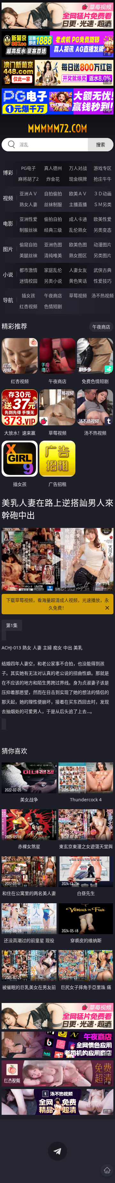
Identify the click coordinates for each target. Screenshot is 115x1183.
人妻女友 (78, 270)
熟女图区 (78, 255)
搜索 (100, 144)
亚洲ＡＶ (28, 194)
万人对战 (78, 168)
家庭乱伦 (53, 270)
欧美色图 (78, 245)
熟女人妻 (28, 204)
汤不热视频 (102, 295)
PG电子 (28, 168)
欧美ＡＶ (78, 194)
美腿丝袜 (28, 255)
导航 (8, 300)
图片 (8, 249)
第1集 (12, 625)
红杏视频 (28, 306)
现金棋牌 (78, 179)
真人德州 (53, 168)
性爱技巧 (102, 281)
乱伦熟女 (78, 230)
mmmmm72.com (57, 128)
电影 (8, 223)
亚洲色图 (53, 245)
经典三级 (53, 230)
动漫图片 (102, 245)
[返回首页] (107, 1170)
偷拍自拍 (53, 219)
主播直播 (78, 204)
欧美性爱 (102, 219)
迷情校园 (28, 281)
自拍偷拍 (53, 194)
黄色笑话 (78, 281)
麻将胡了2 (28, 179)
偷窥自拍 (28, 245)
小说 (8, 274)
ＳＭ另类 (102, 204)
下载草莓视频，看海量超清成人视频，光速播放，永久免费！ (57, 604)
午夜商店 (53, 295)
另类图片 (102, 255)
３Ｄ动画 (102, 194)
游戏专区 (102, 168)
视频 (8, 198)
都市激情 (28, 270)
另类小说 (53, 281)
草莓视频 (78, 295)
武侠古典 (102, 270)
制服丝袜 (28, 230)
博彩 (8, 172)
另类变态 (102, 230)
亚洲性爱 (28, 219)
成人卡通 (78, 219)
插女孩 (28, 295)
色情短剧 (53, 306)
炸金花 (53, 179)
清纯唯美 (53, 255)
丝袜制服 (53, 204)
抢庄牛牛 (102, 179)
